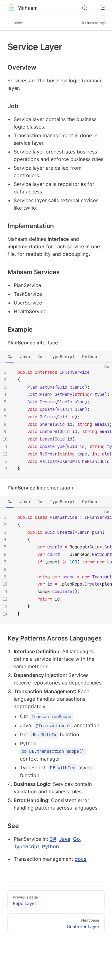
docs (80, 859)
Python (89, 356)
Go (39, 356)
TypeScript (62, 356)
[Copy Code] (102, 372)
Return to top (94, 23)
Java (25, 356)
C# (9, 356)
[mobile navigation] (102, 8)
